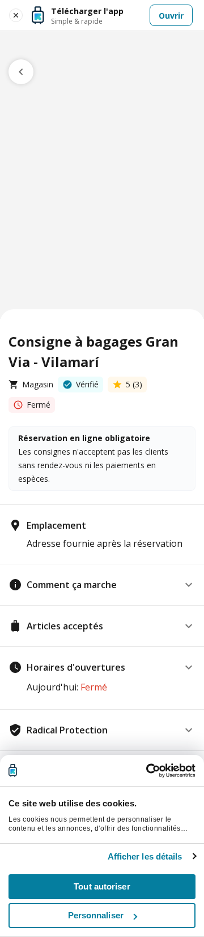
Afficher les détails (145, 856)
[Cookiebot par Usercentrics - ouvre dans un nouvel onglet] (147, 770)
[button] (102, 584)
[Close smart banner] (16, 15)
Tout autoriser (102, 886)
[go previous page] (20, 71)
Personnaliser (96, 915)
